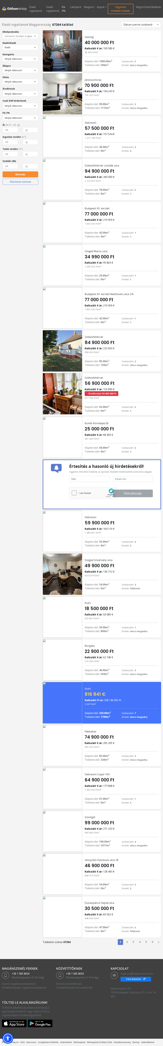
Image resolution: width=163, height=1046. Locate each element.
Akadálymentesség (122, 1042)
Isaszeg (89, 37)
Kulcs (88, 603)
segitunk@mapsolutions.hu (136, 973)
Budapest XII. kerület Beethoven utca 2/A (109, 294)
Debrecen (90, 122)
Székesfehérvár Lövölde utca (102, 165)
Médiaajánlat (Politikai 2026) (99, 1042)
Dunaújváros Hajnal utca (99, 903)
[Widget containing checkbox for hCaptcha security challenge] (93, 493)
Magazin (89, 7)
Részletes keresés (20, 181)
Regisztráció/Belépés (148, 7)
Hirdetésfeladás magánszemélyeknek (24, 987)
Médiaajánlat (79, 1042)
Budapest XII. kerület (97, 208)
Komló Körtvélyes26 (96, 423)
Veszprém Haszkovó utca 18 (101, 860)
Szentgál (90, 817)
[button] (7, 1038)
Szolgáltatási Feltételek (48, 1042)
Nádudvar (90, 731)
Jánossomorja (93, 80)
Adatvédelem (66, 1042)
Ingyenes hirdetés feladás (120, 9)
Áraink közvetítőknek (69, 984)
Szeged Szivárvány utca (98, 560)
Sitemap (136, 1042)
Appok (101, 7)
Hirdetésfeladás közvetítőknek (74, 987)
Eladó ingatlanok (35, 9)
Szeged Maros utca (96, 251)
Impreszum (31, 1042)
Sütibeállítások (147, 1042)
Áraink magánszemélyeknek (18, 984)
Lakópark (75, 7)
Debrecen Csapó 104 (97, 774)
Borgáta (90, 646)
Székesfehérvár (94, 337)
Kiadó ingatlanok (52, 9)
